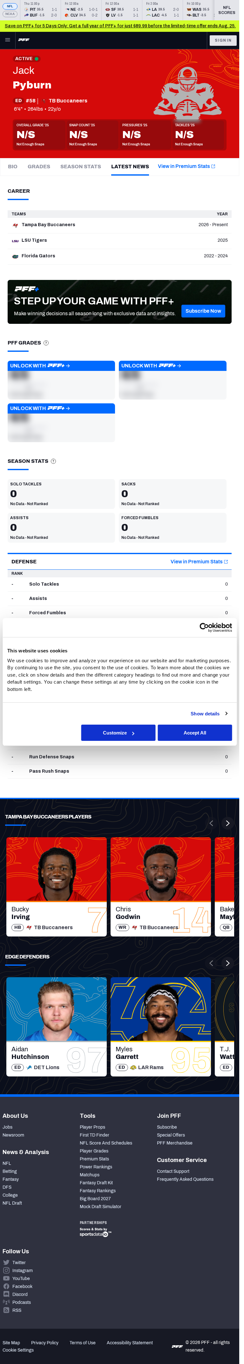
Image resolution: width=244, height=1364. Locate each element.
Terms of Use (83, 1342)
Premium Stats (94, 1159)
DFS (7, 1187)
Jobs (7, 1127)
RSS (16, 1310)
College (10, 1195)
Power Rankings (96, 1167)
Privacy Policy (44, 1342)
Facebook (22, 1286)
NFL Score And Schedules (106, 1143)
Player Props (92, 1127)
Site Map (11, 1342)
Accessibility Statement (130, 1342)
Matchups (89, 1175)
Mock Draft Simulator (100, 1206)
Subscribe (167, 1127)
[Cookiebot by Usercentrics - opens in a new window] (204, 627)
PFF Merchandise (175, 1143)
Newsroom (13, 1135)
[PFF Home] (24, 40)
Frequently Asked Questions (185, 1179)
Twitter (19, 1262)
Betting (10, 1171)
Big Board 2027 (95, 1198)
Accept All (195, 732)
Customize (115, 732)
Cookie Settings (18, 1350)
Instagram (22, 1270)
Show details (205, 713)
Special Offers (171, 1135)
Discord (20, 1294)
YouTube (21, 1278)
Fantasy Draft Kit (96, 1182)
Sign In (223, 40)
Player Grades (94, 1151)
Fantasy (11, 1179)
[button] (203, 311)
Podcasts (21, 1302)
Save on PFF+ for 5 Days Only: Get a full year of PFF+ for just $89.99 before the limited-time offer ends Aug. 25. (120, 26)
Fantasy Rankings (98, 1190)
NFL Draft (12, 1203)
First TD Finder (94, 1135)
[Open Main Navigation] (8, 40)
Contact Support (173, 1171)
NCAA (10, 14)
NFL (10, 6)
